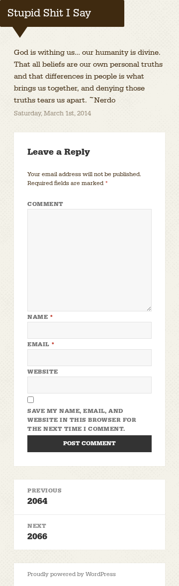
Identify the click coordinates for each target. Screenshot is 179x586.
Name (40, 317)
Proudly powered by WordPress (71, 574)
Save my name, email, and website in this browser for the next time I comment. (81, 420)
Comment (45, 204)
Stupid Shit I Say (49, 13)
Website (42, 372)
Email (41, 344)
